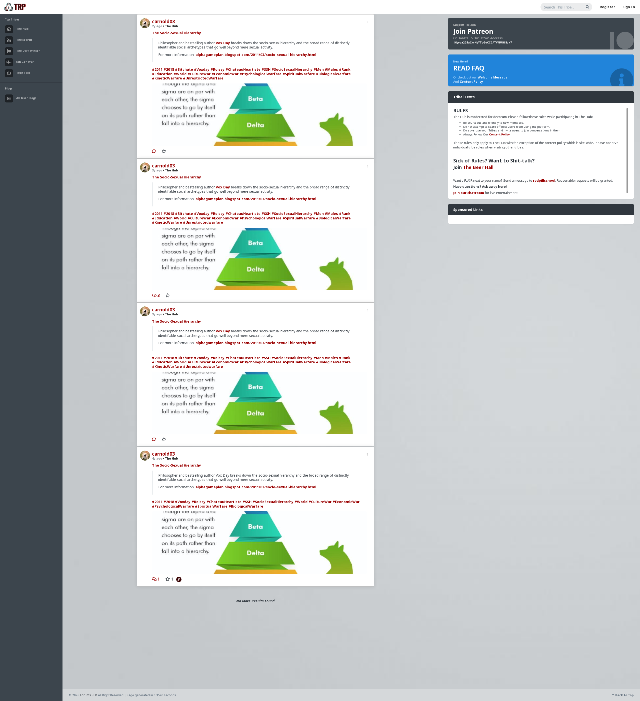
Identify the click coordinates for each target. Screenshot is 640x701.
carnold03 (163, 21)
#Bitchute (184, 69)
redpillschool (544, 180)
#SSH (266, 69)
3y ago (157, 170)
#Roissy (217, 69)
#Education (162, 73)
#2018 (169, 69)
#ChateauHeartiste (243, 69)
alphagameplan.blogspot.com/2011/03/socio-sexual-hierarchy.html (256, 54)
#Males (331, 69)
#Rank (344, 69)
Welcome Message (493, 77)
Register (607, 6)
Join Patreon (473, 31)
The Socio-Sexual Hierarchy (176, 32)
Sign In (628, 6)
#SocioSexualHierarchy (292, 69)
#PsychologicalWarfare (261, 73)
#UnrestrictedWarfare (203, 78)
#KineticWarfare (167, 78)
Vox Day (223, 42)
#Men (319, 69)
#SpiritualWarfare (298, 73)
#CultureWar (199, 73)
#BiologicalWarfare (333, 73)
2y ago (157, 26)
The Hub (171, 26)
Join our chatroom (468, 192)
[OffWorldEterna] (177, 579)
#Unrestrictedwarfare (203, 222)
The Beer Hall (478, 167)
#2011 (157, 69)
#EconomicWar (225, 73)
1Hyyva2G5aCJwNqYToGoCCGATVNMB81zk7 (482, 42)
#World (180, 73)
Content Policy (471, 81)
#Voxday (202, 69)
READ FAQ (468, 67)
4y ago (157, 458)
